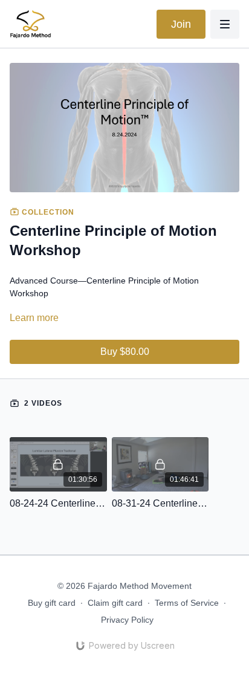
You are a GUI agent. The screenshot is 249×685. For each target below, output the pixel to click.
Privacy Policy (127, 620)
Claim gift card (115, 603)
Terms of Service (187, 603)
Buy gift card (52, 603)
